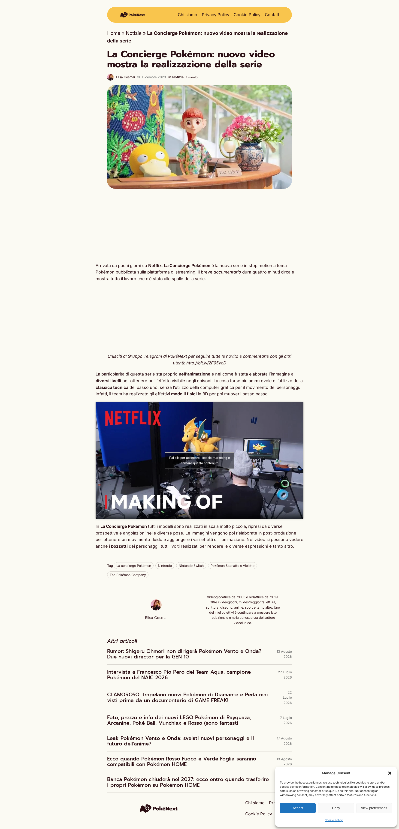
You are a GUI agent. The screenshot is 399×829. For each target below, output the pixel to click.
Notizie (134, 33)
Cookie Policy (334, 820)
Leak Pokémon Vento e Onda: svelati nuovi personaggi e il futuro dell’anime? (180, 741)
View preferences (374, 808)
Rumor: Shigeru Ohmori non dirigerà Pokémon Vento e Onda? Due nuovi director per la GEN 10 (184, 654)
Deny (336, 808)
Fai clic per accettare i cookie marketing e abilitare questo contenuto (199, 460)
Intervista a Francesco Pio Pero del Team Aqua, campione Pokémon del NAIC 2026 (179, 674)
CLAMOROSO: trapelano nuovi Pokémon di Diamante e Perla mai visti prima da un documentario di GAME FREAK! (187, 697)
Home (113, 33)
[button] (389, 773)
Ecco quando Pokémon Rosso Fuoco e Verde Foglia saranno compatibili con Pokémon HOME (181, 761)
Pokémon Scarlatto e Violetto (232, 566)
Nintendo (165, 566)
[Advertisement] (199, 225)
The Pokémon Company (128, 575)
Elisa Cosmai (125, 77)
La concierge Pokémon (133, 566)
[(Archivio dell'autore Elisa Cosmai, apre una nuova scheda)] (156, 609)
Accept (298, 808)
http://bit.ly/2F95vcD (206, 362)
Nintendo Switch (191, 566)
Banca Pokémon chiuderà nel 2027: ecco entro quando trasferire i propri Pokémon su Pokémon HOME (188, 782)
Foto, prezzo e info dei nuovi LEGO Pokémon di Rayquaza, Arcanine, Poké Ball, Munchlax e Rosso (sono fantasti (179, 720)
